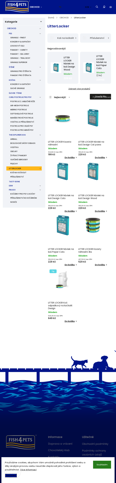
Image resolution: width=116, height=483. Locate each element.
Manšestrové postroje (21, 118)
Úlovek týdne (15, 93)
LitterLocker (15, 168)
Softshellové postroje (21, 113)
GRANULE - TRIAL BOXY (20, 58)
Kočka (12, 80)
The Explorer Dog (17, 135)
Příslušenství (17, 177)
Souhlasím (102, 464)
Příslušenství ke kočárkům (23, 198)
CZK (87, 7)
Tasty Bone (14, 181)
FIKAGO (12, 190)
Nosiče (13, 202)
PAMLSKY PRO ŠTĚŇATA (20, 75)
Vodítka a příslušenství (22, 122)
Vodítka (14, 147)
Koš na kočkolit (18, 172)
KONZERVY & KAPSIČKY (20, 42)
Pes (10, 33)
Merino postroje (18, 109)
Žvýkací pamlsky (18, 155)
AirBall (13, 139)
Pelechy (14, 163)
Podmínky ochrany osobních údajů (94, 452)
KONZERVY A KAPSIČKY (20, 84)
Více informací (28, 469)
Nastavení (11, 475)
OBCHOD (11, 28)
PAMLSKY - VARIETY (18, 50)
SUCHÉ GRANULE (17, 88)
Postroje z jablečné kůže (22, 101)
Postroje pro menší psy (21, 130)
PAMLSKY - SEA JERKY (19, 54)
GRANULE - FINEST (18, 37)
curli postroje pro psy (20, 97)
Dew (11, 185)
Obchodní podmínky (95, 444)
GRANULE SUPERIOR (18, 62)
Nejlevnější (60, 97)
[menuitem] (37, 7)
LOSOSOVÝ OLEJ (17, 46)
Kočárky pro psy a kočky (22, 194)
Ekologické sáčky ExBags (22, 143)
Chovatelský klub (59, 450)
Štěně (12, 67)
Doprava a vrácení (60, 443)
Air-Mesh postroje (19, 105)
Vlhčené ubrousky (19, 159)
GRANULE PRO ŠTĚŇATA (20, 71)
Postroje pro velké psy (21, 126)
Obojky (14, 151)
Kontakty (53, 457)
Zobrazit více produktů (79, 89)
